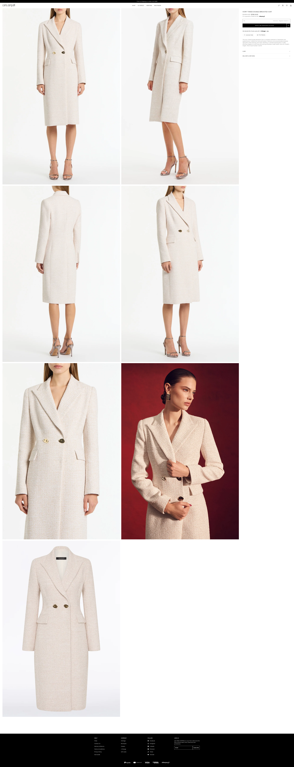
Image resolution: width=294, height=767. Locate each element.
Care (244, 51)
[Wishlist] (287, 5)
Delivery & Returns (249, 56)
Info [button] (268, 31)
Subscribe (196, 747)
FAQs (95, 741)
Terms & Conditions (99, 749)
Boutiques (123, 743)
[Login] (283, 5)
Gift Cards (123, 752)
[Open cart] (291, 5)
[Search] (279, 5)
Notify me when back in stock (264, 25)
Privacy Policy (98, 752)
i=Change (123, 749)
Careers (123, 746)
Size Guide (97, 754)
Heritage (123, 741)
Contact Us (97, 743)
